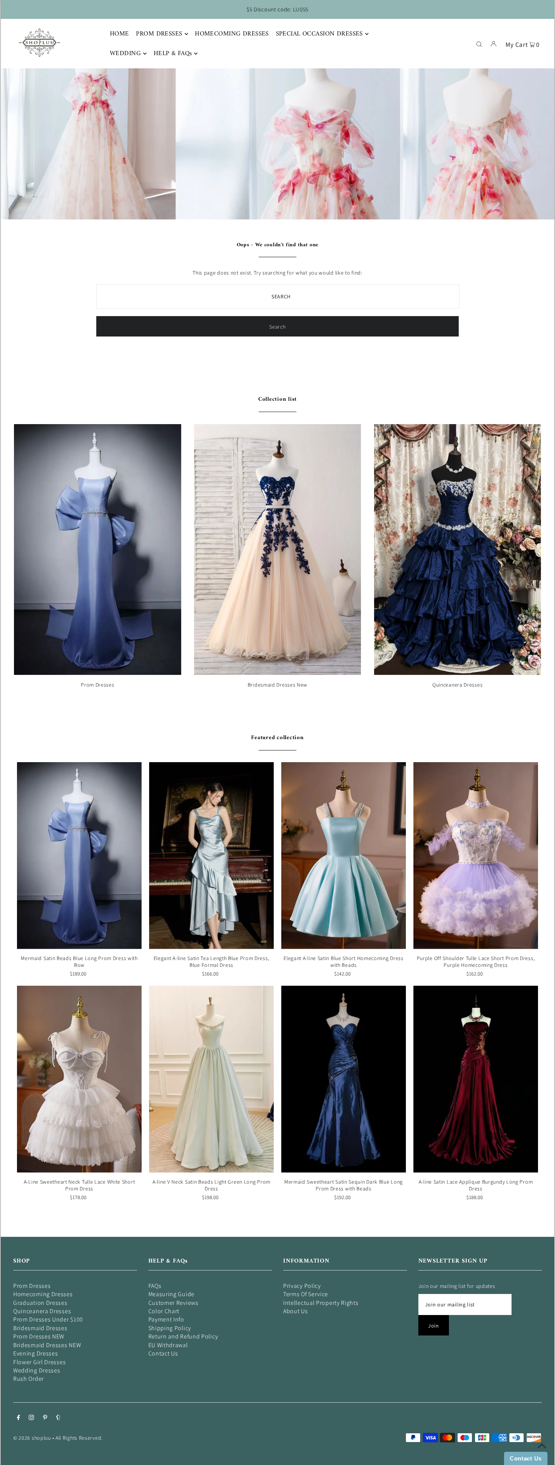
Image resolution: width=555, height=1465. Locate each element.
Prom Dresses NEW (38, 1336)
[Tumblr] (58, 1418)
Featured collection (277, 738)
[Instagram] (31, 1418)
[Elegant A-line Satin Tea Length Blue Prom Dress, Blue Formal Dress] (211, 855)
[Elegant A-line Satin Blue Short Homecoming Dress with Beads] (343, 855)
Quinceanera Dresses (457, 684)
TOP (542, 1454)
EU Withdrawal (168, 1345)
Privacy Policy (302, 1286)
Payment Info (166, 1319)
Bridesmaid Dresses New (277, 684)
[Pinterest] (45, 1418)
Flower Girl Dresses (39, 1362)
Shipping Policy (169, 1328)
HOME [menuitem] (119, 34)
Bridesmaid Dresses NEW (47, 1345)
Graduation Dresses (40, 1303)
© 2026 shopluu (32, 1437)
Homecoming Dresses (43, 1294)
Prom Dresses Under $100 (48, 1319)
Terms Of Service (305, 1294)
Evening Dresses (35, 1353)
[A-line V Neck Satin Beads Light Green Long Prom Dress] (211, 1079)
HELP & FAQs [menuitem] (173, 53)
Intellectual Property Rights (321, 1303)
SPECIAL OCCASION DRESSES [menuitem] (319, 34)
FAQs (155, 1286)
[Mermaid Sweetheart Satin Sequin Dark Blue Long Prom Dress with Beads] (343, 1079)
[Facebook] (18, 1418)
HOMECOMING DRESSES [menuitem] (232, 34)
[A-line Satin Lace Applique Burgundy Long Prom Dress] (475, 1079)
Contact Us (163, 1353)
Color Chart (164, 1311)
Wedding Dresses (36, 1370)
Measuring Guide (171, 1294)
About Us (295, 1311)
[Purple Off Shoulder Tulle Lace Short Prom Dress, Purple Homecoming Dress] (475, 855)
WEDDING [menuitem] (125, 53)
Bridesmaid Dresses (40, 1328)
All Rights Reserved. (79, 1437)
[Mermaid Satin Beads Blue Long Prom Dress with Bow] (79, 855)
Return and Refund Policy (183, 1336)
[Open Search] (479, 43)
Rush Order (28, 1379)
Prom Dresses (97, 684)
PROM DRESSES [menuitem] (159, 34)
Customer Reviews (173, 1303)
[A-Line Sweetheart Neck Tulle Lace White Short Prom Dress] (79, 1079)
